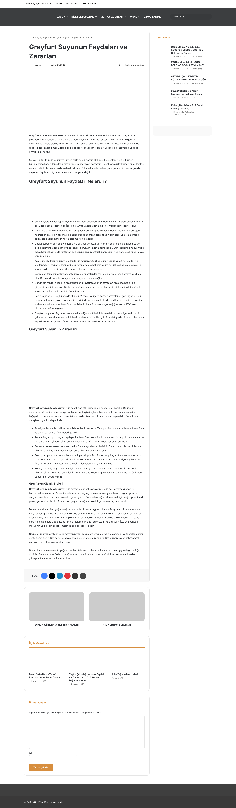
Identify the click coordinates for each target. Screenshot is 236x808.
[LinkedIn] (60, 576)
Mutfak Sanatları (112, 16)
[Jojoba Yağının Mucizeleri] (127, 661)
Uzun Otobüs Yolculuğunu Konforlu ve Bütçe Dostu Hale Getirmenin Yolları (187, 49)
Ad (30, 753)
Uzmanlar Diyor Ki (180, 57)
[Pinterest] (67, 576)
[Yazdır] (83, 576)
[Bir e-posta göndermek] (44, 65)
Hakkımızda (71, 3)
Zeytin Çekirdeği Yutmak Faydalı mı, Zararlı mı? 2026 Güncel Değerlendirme (86, 677)
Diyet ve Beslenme (82, 16)
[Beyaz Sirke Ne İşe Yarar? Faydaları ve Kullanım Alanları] (46, 661)
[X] (52, 576)
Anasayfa (36, 37)
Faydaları (47, 37)
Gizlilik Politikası (88, 3)
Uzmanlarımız (152, 16)
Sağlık (61, 16)
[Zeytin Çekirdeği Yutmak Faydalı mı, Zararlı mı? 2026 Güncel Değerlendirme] (87, 661)
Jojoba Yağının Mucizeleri (123, 674)
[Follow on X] (42, 65)
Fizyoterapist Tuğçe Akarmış (185, 112)
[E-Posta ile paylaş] (75, 576)
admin (38, 65)
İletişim (59, 3)
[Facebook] (44, 576)
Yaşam (133, 16)
